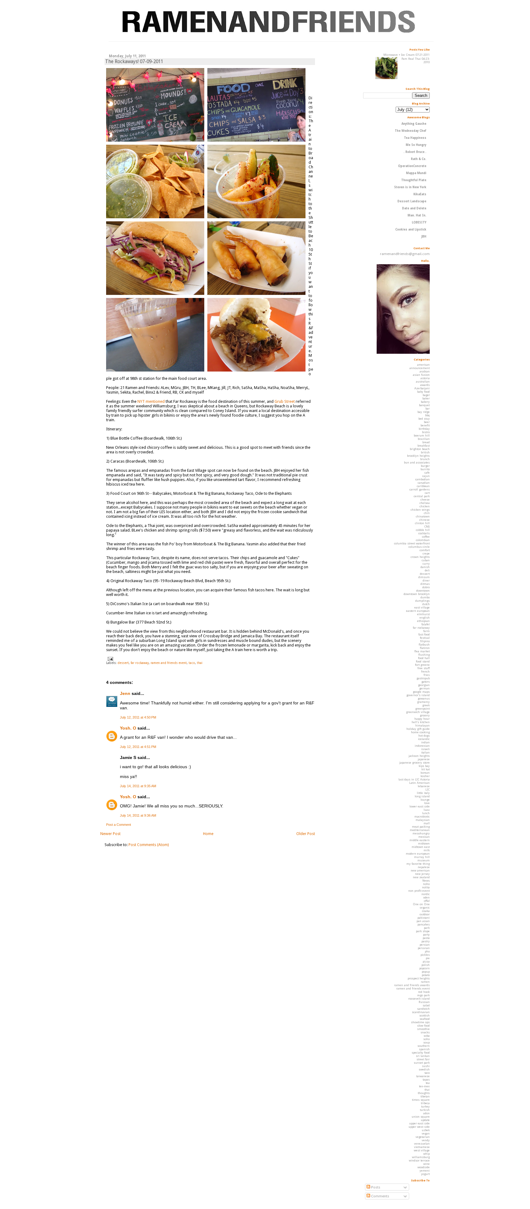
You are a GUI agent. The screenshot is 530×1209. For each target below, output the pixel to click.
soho (426, 1039)
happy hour (422, 718)
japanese (424, 759)
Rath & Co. (418, 159)
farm (426, 631)
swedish (424, 1069)
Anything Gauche (413, 123)
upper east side (419, 1123)
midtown (424, 843)
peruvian (424, 948)
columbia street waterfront (412, 543)
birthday (424, 428)
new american (420, 870)
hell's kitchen (421, 722)
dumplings (422, 600)
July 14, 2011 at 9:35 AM (138, 786)
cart (427, 492)
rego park (423, 995)
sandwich (423, 1008)
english (425, 617)
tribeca (425, 1103)
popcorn (424, 968)
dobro (426, 587)
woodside (423, 1167)
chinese (424, 519)
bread (426, 442)
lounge (425, 799)
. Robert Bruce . (415, 152)
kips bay (424, 766)
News (426, 880)
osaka (426, 911)
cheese (425, 499)
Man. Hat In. (417, 215)
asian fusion (421, 374)
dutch (426, 604)
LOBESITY (419, 222)
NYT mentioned (151, 401)
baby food (423, 391)
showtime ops (420, 1022)
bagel (426, 395)
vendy (426, 1140)
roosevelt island (419, 998)
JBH (423, 236)
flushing (424, 654)
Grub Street (285, 401)
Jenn (125, 693)
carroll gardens (419, 489)
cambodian (422, 479)
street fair (423, 1059)
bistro (426, 432)
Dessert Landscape (412, 201)
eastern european (418, 610)
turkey (425, 1106)
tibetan (425, 1096)
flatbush (424, 644)
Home (208, 833)
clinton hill (422, 523)
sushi (426, 1066)
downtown (423, 590)
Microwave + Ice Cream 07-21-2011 (406, 54)
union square (421, 1116)
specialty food (421, 1052)
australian (423, 381)
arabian (425, 371)
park (427, 927)
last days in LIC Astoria (414, 779)
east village (422, 607)
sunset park (422, 1062)
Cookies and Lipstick (410, 229)
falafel (425, 624)
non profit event (419, 890)
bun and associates (417, 462)
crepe (426, 553)
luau (427, 809)
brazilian (424, 439)
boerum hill (422, 435)
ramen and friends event (169, 663)
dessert (123, 663)
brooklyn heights (418, 455)
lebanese (424, 786)
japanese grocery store (414, 762)
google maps (421, 691)
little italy (423, 793)
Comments (379, 1196)
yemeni (425, 1170)
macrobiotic (422, 816)
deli (427, 570)
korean (425, 772)
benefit (425, 425)
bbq (427, 415)
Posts (375, 1187)
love (427, 803)
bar (427, 408)
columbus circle (419, 546)
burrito (425, 469)
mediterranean (420, 830)
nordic (425, 894)
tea (428, 1083)
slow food (423, 1025)
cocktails (424, 533)
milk (427, 850)
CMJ (427, 526)
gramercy (423, 702)
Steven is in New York (410, 187)
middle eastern (419, 840)
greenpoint (422, 708)
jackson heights (419, 755)
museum (423, 860)
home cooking (420, 732)
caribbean (423, 486)
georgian (424, 685)
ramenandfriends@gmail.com (405, 254)
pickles (425, 954)
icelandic (424, 739)
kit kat (425, 769)
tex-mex (424, 1086)
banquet (424, 405)
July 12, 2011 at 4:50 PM (138, 717)
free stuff (423, 668)
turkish (425, 1110)
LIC (427, 789)
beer (427, 422)
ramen (425, 981)
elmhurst (423, 614)
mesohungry (421, 833)
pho (427, 951)
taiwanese (423, 1076)
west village (422, 1150)
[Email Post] (109, 658)
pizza (426, 961)
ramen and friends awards (412, 985)
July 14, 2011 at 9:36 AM (138, 815)
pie (428, 958)
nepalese (424, 867)
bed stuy (424, 418)
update (425, 1120)
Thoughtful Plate (413, 180)
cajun (426, 476)
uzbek (426, 1130)
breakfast (423, 445)
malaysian (423, 820)
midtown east (421, 847)
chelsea (425, 503)
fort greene (422, 664)
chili (427, 513)
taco (192, 663)
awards (425, 385)
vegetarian (423, 1136)
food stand (423, 661)
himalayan (422, 725)
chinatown (423, 516)
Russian (424, 1002)
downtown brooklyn (417, 594)
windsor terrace (419, 1160)
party (426, 934)
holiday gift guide (418, 728)
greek (426, 705)
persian (425, 944)
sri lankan (423, 1056)
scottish (424, 1015)
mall (427, 823)
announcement (419, 368)
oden (426, 897)
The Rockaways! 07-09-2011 (134, 61)
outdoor (425, 914)
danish (425, 567)
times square (421, 1099)
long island (422, 796)
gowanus (424, 698)
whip (426, 1153)
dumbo (425, 597)
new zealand (421, 877)
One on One (421, 904)
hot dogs (424, 735)
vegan (426, 1133)
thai (199, 663)
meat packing (421, 826)
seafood (425, 1018)
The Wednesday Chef (410, 130)
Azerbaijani (422, 388)
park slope (423, 931)
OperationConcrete (412, 166)
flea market (422, 651)
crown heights (420, 557)
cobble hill (423, 530)
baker (426, 398)
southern (423, 1045)
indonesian (422, 745)
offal (427, 900)
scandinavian (421, 1012)
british (425, 452)
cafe (427, 472)
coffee (426, 536)
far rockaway (140, 663)
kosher (425, 776)
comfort (425, 550)
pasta (426, 938)
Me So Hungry (416, 145)
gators (425, 681)
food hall (424, 658)
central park (422, 496)
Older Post (305, 833)
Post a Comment (118, 824)
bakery (425, 401)
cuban (426, 560)
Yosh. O (128, 728)
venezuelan (422, 1143)
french (425, 671)
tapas (426, 1079)
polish (425, 965)
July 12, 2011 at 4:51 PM (138, 747)
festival (425, 637)
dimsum (424, 577)
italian (425, 752)
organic (425, 907)
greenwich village (418, 712)
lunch (426, 813)
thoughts (424, 1093)
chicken (425, 506)
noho (426, 884)
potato (426, 975)
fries (427, 675)
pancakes (423, 924)
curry (426, 563)
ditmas (425, 583)
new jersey (422, 873)
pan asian (423, 921)
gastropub (423, 678)
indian (425, 742)
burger (425, 465)
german (424, 688)
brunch (425, 459)
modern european (418, 853)
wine (426, 1163)
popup (426, 971)
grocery (425, 715)
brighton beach (420, 449)
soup (426, 1042)
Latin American (419, 782)
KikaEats (419, 194)
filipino (425, 641)
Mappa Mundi (416, 173)
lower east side (419, 806)
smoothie (423, 1029)
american (423, 364)
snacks (425, 1032)
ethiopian (423, 621)
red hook (424, 992)
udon (426, 1113)
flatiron (425, 648)
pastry (425, 941)
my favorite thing (418, 863)
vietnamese (422, 1147)
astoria (425, 378)
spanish (424, 1049)
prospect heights (419, 978)
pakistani (423, 917)
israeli (425, 749)
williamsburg (421, 1157)
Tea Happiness (415, 137)
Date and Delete (414, 208)
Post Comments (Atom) (149, 844)
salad (426, 1005)
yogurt (425, 1174)
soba (427, 1035)
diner (426, 580)
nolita (426, 887)
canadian (424, 482)
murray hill (422, 857)
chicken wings (420, 509)
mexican (424, 836)
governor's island (418, 695)
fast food (424, 634)
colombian (423, 540)
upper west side (419, 1126)
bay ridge (423, 412)
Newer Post (110, 833)
